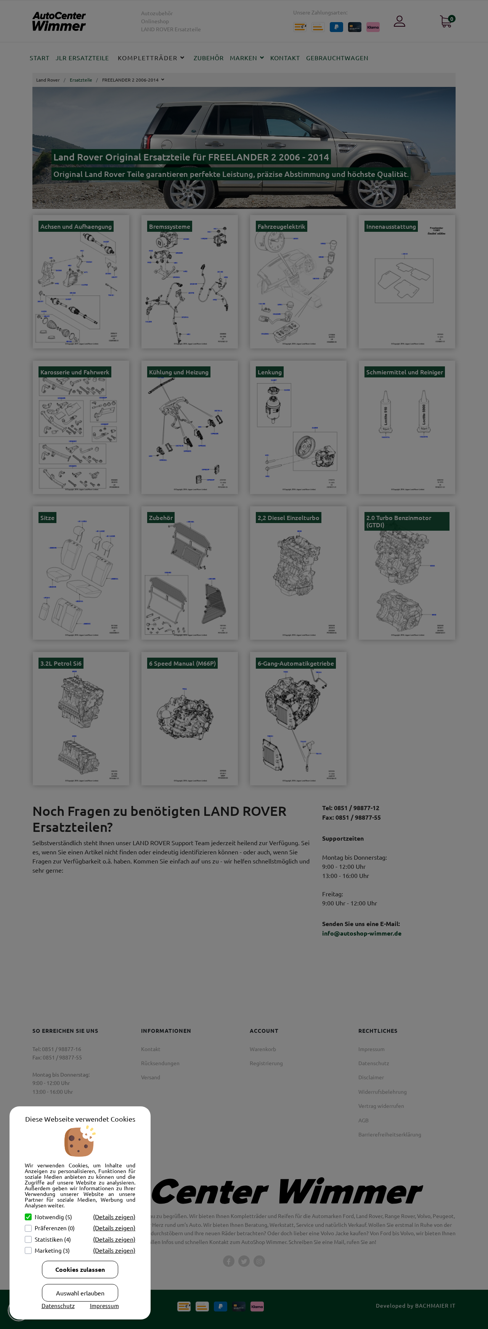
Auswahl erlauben (80, 1293)
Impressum (104, 1305)
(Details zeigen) (114, 1216)
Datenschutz (58, 1305)
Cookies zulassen (80, 1269)
